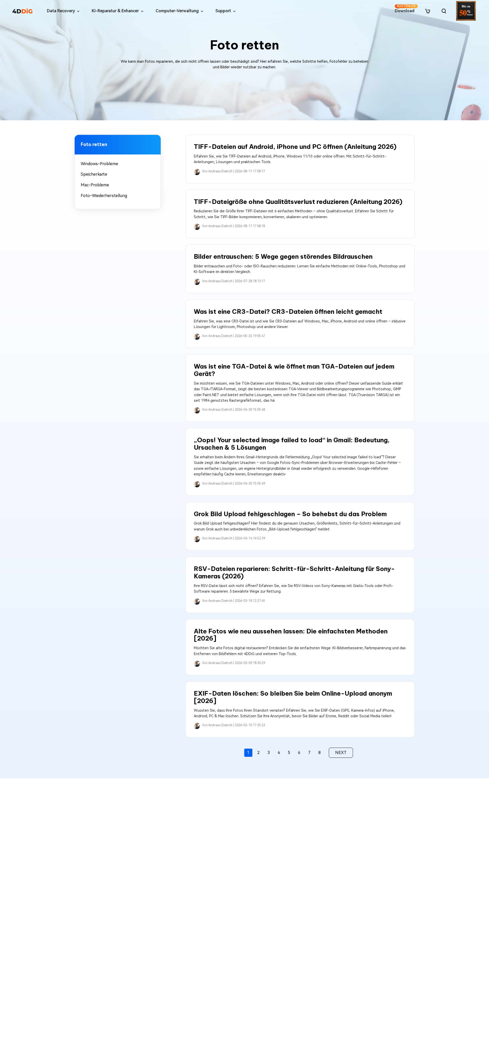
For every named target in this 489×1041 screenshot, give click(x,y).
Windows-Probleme (99, 163)
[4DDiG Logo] (22, 11)
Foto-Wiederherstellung (104, 195)
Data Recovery (61, 10)
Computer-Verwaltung (177, 10)
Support (223, 10)
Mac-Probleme (95, 185)
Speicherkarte (94, 174)
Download (405, 8)
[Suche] (444, 11)
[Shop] (428, 10)
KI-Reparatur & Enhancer (115, 10)
